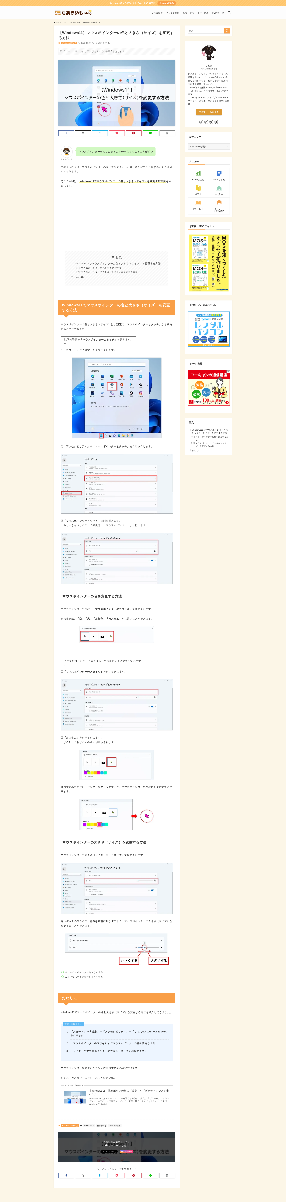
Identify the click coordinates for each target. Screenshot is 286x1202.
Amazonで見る (167, 3)
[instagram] (206, 122)
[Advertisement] (117, 219)
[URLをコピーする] (167, 133)
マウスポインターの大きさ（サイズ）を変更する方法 (109, 272)
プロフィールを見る (209, 112)
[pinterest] (211, 122)
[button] (66, 133)
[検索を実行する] (227, 31)
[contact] (216, 122)
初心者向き (102, 1126)
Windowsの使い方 (69, 43)
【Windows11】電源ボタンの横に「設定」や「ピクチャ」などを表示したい (129, 1092)
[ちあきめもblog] (74, 13)
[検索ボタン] (229, 12)
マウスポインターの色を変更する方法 (101, 268)
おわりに (80, 277)
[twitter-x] (201, 122)
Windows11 (89, 1126)
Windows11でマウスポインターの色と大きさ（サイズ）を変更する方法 (118, 263)
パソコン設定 (115, 1126)
